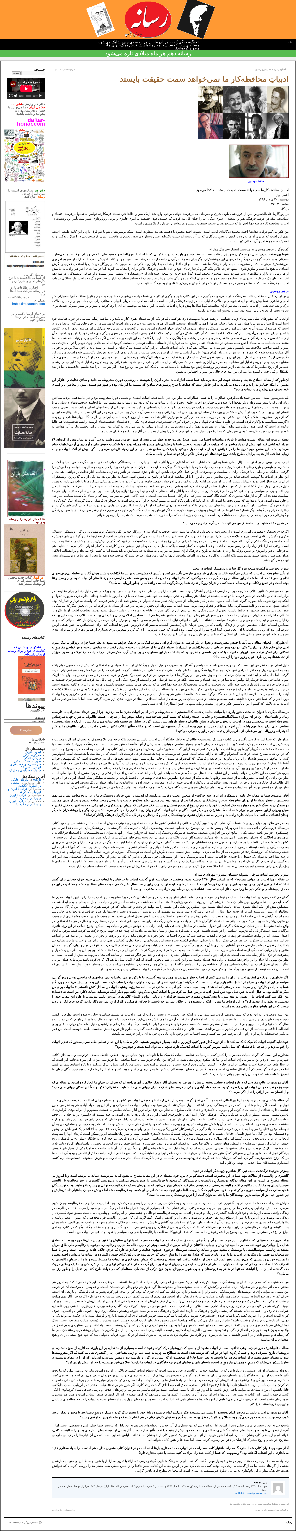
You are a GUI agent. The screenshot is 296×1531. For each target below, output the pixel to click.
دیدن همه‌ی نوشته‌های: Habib (251, 1493)
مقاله (275, 1504)
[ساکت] (15, 96)
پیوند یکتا (246, 1504)
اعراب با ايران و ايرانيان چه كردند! (24, 790)
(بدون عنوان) (32, 752)
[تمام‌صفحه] (11, 96)
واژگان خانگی (32, 758)
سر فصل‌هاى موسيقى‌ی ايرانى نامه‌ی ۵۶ (25, 766)
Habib (37, 779)
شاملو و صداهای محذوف (25, 770)
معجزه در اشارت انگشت (25, 784)
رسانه (289, 1522)
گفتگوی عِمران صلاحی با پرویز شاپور (272, 69)
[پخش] (40, 96)
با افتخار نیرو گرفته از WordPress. (23, 1522)
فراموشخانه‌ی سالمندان (63, 69)
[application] (26, 88)
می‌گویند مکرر (32, 755)
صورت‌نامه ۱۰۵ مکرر (27, 761)
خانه (290, 42)
